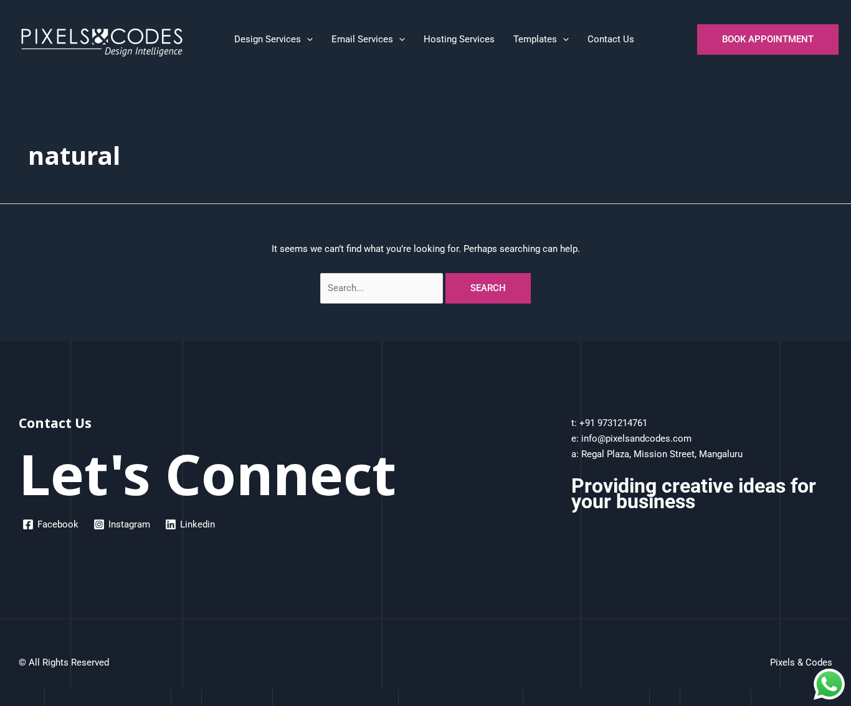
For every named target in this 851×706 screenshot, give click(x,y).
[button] (307, 39)
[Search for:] (383, 288)
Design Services (267, 39)
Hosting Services (459, 39)
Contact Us (610, 39)
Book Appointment (768, 39)
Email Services (362, 39)
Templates (535, 39)
